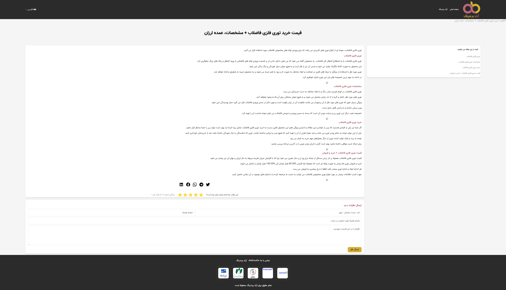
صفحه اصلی (454, 9)
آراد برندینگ (443, 9)
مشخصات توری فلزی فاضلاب (469, 62)
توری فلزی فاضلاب (473, 56)
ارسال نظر (354, 249)
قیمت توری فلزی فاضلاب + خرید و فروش (465, 73)
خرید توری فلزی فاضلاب (471, 67)
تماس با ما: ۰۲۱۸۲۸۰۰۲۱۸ (259, 260)
